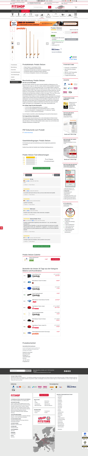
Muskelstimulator (61, 425)
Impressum (18, 0)
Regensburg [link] (20, 410)
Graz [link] (12, 400)
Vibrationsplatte (61, 426)
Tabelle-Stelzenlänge (28, 132)
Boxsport (59, 410)
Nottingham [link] (24, 417)
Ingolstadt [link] (21, 407)
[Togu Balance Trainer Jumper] (29, 307)
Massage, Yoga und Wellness (59, 11)
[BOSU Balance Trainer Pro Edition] (29, 281)
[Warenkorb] (76, 7)
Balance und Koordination (31, 20)
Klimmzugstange (61, 423)
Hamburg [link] (12, 407)
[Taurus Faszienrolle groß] (29, 294)
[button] (12, 29)
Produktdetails (14, 64)
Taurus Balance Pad (36, 274)
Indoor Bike (60, 407)
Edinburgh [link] (28, 415)
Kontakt (25, 0)
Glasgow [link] (12, 417)
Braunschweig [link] (16, 404)
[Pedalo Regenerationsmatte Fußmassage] (29, 332)
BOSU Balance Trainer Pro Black (39, 318)
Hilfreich (26, 184)
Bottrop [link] (12, 404)
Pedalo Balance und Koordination (42, 20)
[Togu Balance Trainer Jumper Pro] (29, 326)
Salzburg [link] (25, 400)
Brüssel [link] (16, 427)
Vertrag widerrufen (44, 395)
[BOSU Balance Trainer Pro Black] (29, 320)
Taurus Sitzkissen (36, 287)
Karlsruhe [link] (24, 407)
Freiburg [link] (26, 406)
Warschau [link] (13, 436)
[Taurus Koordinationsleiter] (29, 313)
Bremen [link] (21, 404)
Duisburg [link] (17, 406)
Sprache (68, 0)
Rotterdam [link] (18, 421)
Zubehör (12, 77)
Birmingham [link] (19, 415)
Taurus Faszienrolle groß (37, 293)
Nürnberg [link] (16, 410)
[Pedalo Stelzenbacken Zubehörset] (26, 259)
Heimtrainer (60, 413)
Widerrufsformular (38, 405)
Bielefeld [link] (22, 403)
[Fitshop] (18, 7)
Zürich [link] (20, 424)
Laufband (59, 398)
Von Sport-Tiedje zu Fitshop (16, 376)
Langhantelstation (61, 418)
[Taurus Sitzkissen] (29, 288)
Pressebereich (47, 411)
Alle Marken (60, 429)
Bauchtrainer (60, 420)
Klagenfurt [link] (19, 400)
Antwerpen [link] (13, 427)
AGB (35, 401)
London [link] (15, 417)
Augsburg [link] (16, 403)
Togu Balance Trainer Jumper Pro (39, 325)
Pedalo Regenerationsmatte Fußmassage (41, 331)
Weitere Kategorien (72, 11)
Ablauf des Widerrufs (48, 405)
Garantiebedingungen (15, 72)
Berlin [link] (19, 403)
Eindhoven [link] (26, 420)
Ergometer (60, 397)
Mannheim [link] (24, 408)
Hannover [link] (16, 407)
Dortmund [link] (25, 404)
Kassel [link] (28, 407)
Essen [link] (20, 406)
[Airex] (36, 302)
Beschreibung (14, 67)
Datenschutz (46, 401)
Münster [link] (12, 410)
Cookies (36, 402)
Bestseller (13, 79)
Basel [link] (12, 424)
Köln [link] (15, 408)
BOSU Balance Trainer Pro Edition (39, 280)
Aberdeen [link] (12, 415)
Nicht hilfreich (32, 184)
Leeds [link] (16, 415)
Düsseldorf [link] (13, 406)
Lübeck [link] (20, 408)
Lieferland (63, 0)
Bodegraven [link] (18, 420)
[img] (61, 48)
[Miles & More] (71, 386)
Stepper (59, 416)
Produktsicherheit (14, 82)
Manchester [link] (20, 417)
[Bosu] (36, 283)
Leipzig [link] (17, 408)
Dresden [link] (28, 404)
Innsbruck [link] (15, 400)
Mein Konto (74, 0)
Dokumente (13, 69)
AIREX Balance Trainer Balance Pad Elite (40, 299)
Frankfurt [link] (23, 406)
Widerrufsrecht (47, 404)
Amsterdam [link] (13, 420)
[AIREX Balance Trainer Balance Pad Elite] (29, 301)
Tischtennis (60, 404)
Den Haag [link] (22, 420)
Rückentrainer (60, 422)
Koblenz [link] (12, 408)
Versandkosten (37, 404)
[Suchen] (49, 7)
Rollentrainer (60, 415)
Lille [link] (11, 430)
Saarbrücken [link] (13, 411)
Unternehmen (13, 0)
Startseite (11, 20)
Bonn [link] (28, 403)
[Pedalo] (21, 28)
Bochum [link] (25, 403)
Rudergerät (60, 400)
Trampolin (59, 403)
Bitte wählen (54, 32)
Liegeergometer (61, 412)
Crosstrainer (60, 395)
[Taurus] (36, 276)
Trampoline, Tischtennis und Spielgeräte (41, 11)
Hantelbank (60, 406)
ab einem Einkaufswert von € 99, (58, 42)
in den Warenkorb (71, 39)
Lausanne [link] (17, 424)
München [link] (28, 408)
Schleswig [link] (18, 411)
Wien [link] (28, 400)
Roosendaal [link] (13, 421)
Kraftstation (60, 401)
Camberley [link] (24, 415)
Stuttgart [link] (21, 411)
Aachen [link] (12, 403)
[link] (65, 84)
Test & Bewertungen (15, 74)
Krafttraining (25, 11)
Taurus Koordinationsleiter (37, 312)
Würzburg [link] (12, 412)
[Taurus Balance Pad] (29, 275)
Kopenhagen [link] (13, 433)
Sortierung (28, 175)
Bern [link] (14, 424)
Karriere (22, 0)
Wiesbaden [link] (26, 411)
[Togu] (36, 308)
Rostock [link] (24, 410)
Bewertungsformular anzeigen (42, 168)
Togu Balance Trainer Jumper (38, 306)
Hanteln (59, 409)
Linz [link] (22, 400)
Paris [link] (14, 430)
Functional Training (23, 20)
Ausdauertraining (15, 11)
